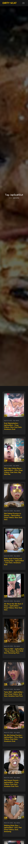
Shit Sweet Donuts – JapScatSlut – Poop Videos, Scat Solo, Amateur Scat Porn (12, 783)
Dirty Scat (10, 3)
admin (17, 420)
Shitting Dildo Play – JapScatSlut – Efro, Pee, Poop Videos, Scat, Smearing (13, 828)
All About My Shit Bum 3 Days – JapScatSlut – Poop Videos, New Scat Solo (13, 607)
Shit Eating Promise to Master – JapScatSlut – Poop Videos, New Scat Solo (13, 516)
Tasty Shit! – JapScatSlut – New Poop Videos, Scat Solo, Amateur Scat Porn (14, 694)
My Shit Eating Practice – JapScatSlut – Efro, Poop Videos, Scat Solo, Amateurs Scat (13, 738)
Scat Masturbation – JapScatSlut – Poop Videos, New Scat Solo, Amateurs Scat (13, 426)
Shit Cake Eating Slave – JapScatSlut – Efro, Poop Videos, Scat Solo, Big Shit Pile (13, 471)
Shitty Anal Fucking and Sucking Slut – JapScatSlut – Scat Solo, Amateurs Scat (14, 562)
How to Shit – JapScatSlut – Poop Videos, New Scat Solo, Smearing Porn (14, 651)
